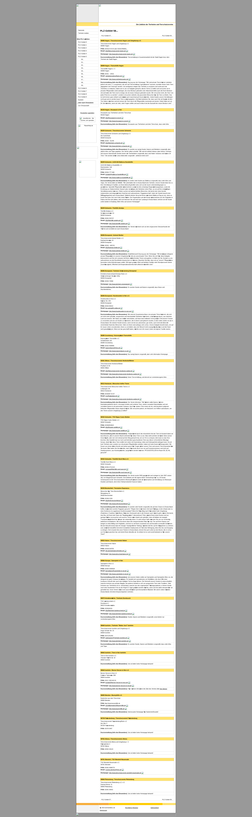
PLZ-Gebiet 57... (106, 35)
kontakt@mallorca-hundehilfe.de (115, 174)
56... (82, 76)
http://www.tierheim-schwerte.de (119, 146)
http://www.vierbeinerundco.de (118, 79)
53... (82, 68)
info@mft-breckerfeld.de (113, 500)
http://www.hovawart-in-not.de (118, 121)
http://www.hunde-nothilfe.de (118, 430)
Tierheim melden (83, 33)
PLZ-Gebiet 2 (82, 48)
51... (82, 62)
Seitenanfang (155, 807)
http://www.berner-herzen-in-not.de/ (120, 685)
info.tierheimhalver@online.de (114, 551)
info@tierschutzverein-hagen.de (115, 51)
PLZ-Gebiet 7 (82, 91)
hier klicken (163, 689)
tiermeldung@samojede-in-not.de (115, 571)
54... (82, 71)
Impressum (103, 810)
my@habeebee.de (111, 396)
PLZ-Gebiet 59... (167, 35)
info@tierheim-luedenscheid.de (115, 610)
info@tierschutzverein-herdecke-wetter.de (118, 371)
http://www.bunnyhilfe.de (116, 709)
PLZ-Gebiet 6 (82, 88)
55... (82, 74)
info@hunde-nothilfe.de (112, 427)
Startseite (81, 30)
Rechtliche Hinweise (131, 807)
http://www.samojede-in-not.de (118, 574)
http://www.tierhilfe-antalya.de (118, 223)
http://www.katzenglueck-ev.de (118, 351)
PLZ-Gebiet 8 (82, 94)
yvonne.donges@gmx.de (113, 769)
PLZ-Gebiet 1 (82, 45)
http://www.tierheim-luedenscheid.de (120, 613)
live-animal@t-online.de (112, 308)
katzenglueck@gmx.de (112, 348)
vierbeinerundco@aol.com (113, 76)
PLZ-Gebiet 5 (82, 56)
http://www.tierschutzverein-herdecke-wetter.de (124, 374)
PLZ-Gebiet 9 (82, 97)
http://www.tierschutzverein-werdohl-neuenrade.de (125, 773)
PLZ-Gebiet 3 (82, 51)
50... (82, 59)
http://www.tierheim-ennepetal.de (119, 284)
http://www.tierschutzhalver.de (118, 554)
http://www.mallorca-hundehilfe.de (119, 177)
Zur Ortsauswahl (83, 105)
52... (82, 65)
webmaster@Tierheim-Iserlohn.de (116, 638)
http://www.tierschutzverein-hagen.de (121, 54)
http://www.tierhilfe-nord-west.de (119, 472)
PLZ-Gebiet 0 (82, 42)
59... (82, 85)
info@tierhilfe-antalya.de (113, 220)
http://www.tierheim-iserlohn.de (118, 641)
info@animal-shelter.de (112, 247)
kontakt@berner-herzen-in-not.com (116, 682)
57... (82, 79)
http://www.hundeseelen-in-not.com (120, 311)
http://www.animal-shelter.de (118, 250)
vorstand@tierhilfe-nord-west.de (115, 469)
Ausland (80, 100)
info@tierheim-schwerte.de (113, 143)
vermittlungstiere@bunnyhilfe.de (115, 705)
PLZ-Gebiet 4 (82, 53)
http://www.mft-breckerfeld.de (118, 503)
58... (82, 82)
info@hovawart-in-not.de (113, 118)
